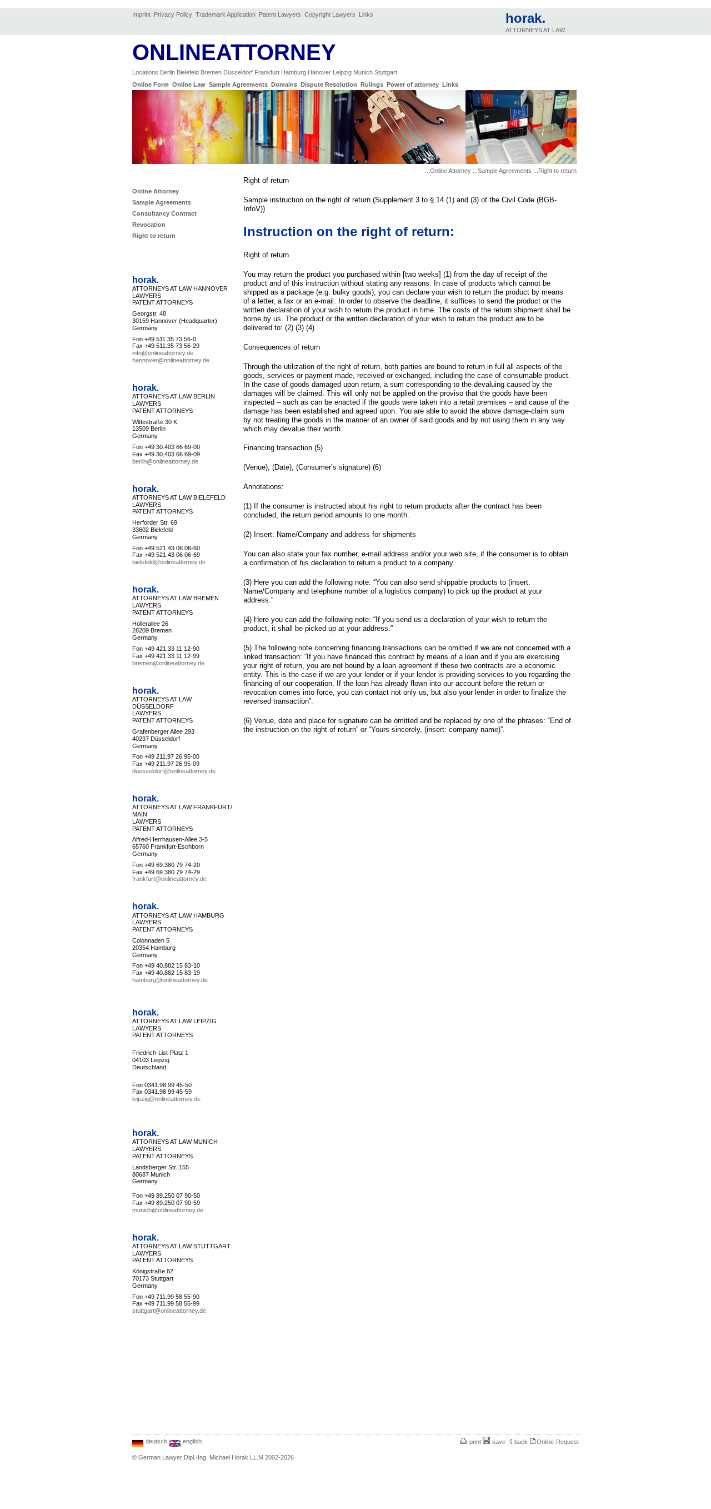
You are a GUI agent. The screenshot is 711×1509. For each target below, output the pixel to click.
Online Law (189, 84)
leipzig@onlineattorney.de (166, 1098)
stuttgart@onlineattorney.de (169, 1310)
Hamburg (294, 72)
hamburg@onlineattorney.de (170, 980)
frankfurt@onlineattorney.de (169, 878)
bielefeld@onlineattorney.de (169, 562)
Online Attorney (156, 191)
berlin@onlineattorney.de (165, 461)
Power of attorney (413, 84)
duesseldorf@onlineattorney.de (174, 771)
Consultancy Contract (165, 213)
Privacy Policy (174, 14)
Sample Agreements (239, 84)
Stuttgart (385, 72)
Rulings (372, 84)
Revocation (149, 224)
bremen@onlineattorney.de (168, 663)
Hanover (320, 72)
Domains (285, 84)
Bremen (212, 72)
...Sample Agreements (502, 170)
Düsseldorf (238, 72)
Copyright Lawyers (330, 14)
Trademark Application (226, 14)
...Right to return (555, 170)
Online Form (151, 84)
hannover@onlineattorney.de (170, 360)
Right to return (154, 235)
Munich (363, 72)
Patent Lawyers (281, 14)
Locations (146, 72)
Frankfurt (267, 72)
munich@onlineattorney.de (167, 1210)
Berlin (168, 72)
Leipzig (343, 72)
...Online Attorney (448, 170)
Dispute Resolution (330, 84)
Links (366, 14)
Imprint (142, 14)
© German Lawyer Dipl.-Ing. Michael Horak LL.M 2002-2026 (213, 1457)
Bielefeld (189, 72)
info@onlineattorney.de (162, 353)
